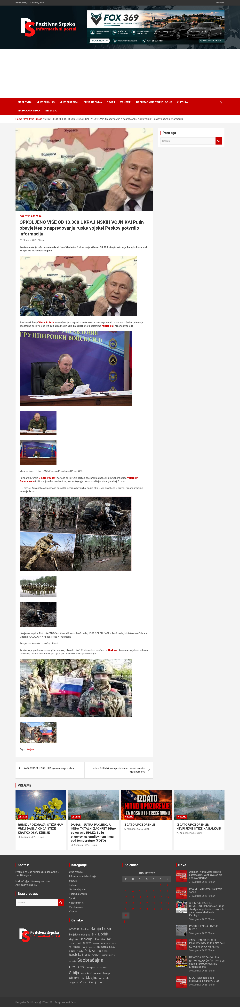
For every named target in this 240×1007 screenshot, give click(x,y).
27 (146, 909)
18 (133, 903)
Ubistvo (74, 978)
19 (139, 903)
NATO (84, 947)
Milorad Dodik (99, 943)
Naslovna (25, 102)
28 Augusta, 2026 (80, 845)
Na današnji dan (29, 110)
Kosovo (86, 943)
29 (160, 909)
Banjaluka (74, 934)
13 (146, 897)
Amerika (74, 929)
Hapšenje (86, 939)
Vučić (83, 982)
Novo (182, 865)
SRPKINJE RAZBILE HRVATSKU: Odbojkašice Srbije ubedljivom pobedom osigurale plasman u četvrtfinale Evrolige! (206, 909)
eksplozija (73, 939)
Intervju (51, 110)
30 (167, 909)
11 (133, 897)
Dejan (42, 240)
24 (126, 909)
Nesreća (92, 947)
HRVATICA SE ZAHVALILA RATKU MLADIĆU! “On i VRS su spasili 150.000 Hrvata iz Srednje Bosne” (206, 962)
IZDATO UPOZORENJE (139, 824)
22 (160, 903)
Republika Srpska (79, 954)
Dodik (103, 934)
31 (126, 915)
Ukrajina (30, 749)
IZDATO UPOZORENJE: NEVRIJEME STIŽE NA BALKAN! (198, 827)
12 (139, 897)
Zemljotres (95, 982)
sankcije (72, 961)
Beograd (85, 934)
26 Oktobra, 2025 (28, 240)
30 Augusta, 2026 (27, 837)
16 (167, 897)
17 (126, 903)
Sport (111, 102)
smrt (99, 967)
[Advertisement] (120, 74)
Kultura (182, 102)
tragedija (97, 973)
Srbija (74, 973)
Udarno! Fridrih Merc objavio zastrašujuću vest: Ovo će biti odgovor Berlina (205, 875)
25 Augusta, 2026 (185, 833)
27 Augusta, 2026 (133, 829)
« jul (124, 921)
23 (167, 903)
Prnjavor (90, 950)
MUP (108, 943)
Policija (112, 947)
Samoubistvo (108, 955)
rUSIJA (96, 954)
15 (160, 897)
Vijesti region (69, 102)
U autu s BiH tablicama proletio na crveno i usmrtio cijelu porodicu (118, 770)
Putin (100, 950)
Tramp (106, 973)
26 (139, 909)
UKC (83, 978)
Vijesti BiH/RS (46, 102)
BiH (94, 934)
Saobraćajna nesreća (86, 963)
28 (153, 909)
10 (126, 897)
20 (146, 903)
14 (153, 897)
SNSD (105, 968)
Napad (76, 946)
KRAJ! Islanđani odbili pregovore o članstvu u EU (204, 979)
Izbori (71, 943)
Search (219, 141)
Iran (109, 939)
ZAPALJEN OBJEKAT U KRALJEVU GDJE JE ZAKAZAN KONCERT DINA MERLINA (206, 943)
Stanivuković (86, 973)
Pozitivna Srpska (30, 216)
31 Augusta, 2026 (198, 882)
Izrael (78, 943)
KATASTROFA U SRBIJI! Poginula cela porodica (49, 768)
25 (133, 909)
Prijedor (80, 951)
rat (105, 950)
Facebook (219, 2)
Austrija (85, 929)
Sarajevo (91, 967)
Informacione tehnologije (154, 102)
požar (72, 950)
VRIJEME (24, 785)
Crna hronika (92, 102)
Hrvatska (99, 939)
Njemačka (102, 946)
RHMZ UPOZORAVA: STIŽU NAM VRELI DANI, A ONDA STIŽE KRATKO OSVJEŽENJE (40, 828)
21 (153, 903)
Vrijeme (125, 102)
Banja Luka (100, 928)
